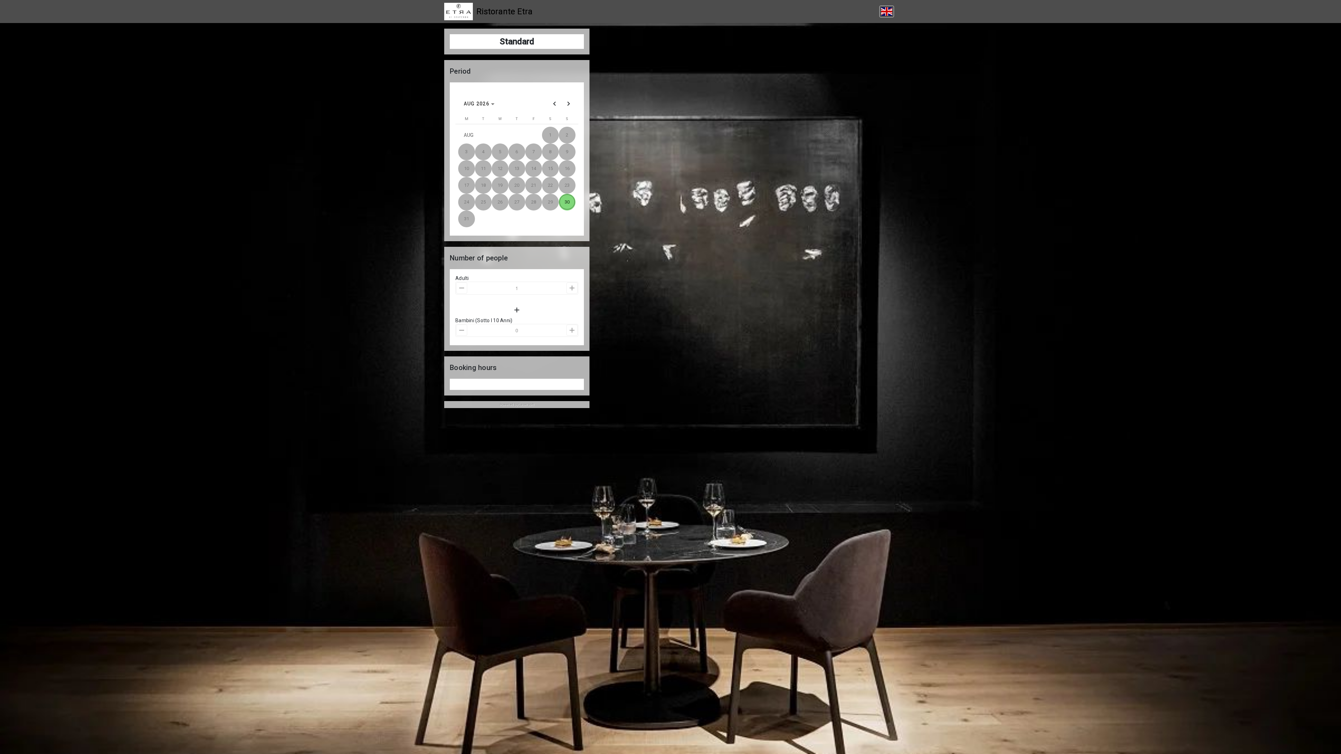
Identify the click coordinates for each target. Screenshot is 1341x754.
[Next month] (569, 104)
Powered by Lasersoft (517, 404)
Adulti (462, 278)
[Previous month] (555, 104)
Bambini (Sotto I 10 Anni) (483, 320)
